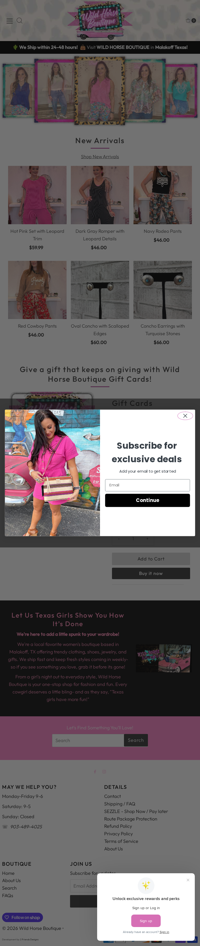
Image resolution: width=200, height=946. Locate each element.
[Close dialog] (185, 416)
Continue (147, 500)
